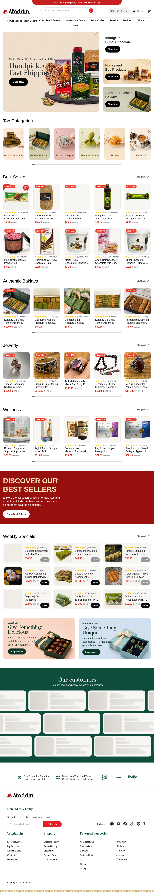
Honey (83, 868)
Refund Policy (50, 846)
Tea (81, 859)
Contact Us (12, 855)
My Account (13, 846)
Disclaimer (49, 850)
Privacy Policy (51, 855)
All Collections (14, 21)
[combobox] (67, 11)
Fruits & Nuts (86, 855)
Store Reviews (14, 842)
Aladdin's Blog (14, 850)
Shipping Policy (51, 842)
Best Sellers (30, 21)
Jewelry (120, 855)
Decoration (121, 850)
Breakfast (121, 841)
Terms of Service (52, 859)
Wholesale (12, 859)
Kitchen (120, 846)
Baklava (84, 850)
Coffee (83, 864)
